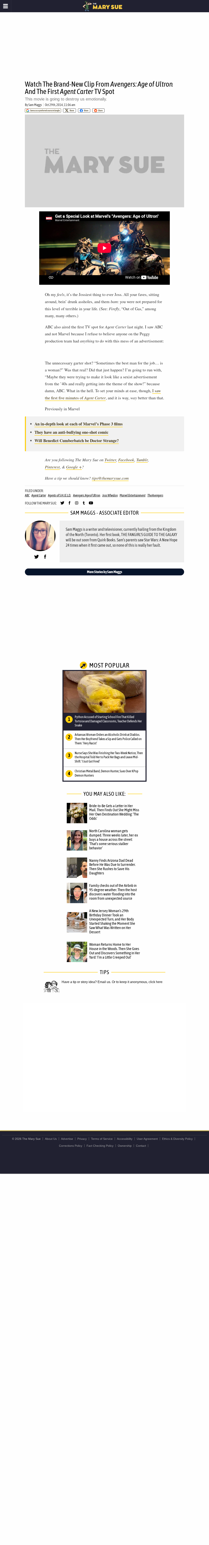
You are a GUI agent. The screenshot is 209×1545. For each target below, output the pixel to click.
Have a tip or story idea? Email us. (86, 982)
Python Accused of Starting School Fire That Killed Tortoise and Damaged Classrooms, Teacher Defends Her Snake (108, 721)
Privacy (82, 1138)
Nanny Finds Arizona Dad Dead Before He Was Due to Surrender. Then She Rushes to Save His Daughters (112, 866)
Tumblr (142, 459)
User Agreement (147, 1138)
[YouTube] (91, 505)
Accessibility (124, 1138)
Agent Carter (38, 495)
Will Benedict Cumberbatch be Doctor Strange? (76, 441)
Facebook (126, 459)
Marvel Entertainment (132, 495)
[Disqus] (104, 1057)
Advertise (67, 1138)
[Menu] (5, 6)
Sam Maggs (35, 105)
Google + (74, 466)
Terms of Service (102, 1138)
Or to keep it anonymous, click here (137, 982)
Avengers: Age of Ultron (86, 495)
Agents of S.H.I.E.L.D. (59, 495)
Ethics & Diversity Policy (177, 1138)
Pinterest (52, 466)
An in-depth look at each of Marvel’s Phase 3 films (78, 424)
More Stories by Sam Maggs (104, 572)
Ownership (125, 1145)
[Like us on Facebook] (69, 505)
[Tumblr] (84, 505)
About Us (51, 1138)
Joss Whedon (110, 495)
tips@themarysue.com (110, 478)
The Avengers (155, 495)
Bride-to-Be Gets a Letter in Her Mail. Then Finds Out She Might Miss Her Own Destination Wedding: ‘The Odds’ (114, 812)
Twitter (110, 459)
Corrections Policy (70, 1145)
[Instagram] (76, 505)
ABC (27, 495)
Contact (141, 1145)
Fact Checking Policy (100, 1145)
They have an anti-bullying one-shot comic (71, 432)
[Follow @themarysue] (62, 505)
